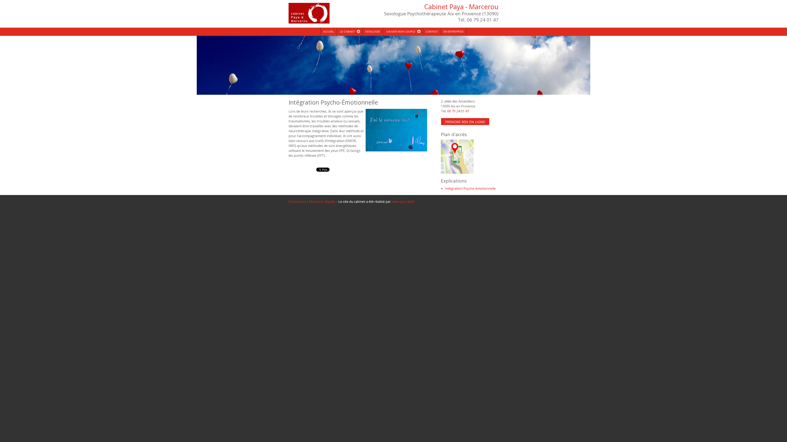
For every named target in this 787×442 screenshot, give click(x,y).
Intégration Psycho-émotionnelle (470, 188)
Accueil (328, 31)
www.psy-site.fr (403, 201)
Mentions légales (322, 201)
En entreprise (454, 31)
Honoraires (297, 201)
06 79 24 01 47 (458, 111)
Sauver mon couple (400, 31)
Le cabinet (347, 31)
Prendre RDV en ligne (465, 122)
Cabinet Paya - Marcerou (461, 6)
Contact (432, 31)
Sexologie (372, 31)
